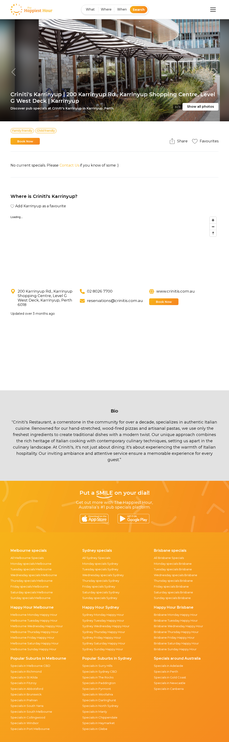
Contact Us (69, 165)
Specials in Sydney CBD (99, 671)
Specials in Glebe (94, 729)
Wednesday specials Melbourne (34, 575)
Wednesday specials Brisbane (175, 575)
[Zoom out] (213, 226)
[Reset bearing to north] (213, 233)
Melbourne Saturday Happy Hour (35, 643)
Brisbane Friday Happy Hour (174, 637)
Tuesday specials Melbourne (31, 569)
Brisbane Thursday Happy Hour (176, 632)
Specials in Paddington (99, 683)
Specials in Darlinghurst (99, 700)
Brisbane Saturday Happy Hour (176, 643)
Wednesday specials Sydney (103, 575)
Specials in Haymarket (98, 723)
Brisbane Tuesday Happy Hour (176, 620)
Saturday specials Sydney (100, 592)
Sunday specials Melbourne (31, 598)
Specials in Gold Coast (170, 677)
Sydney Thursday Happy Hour (103, 632)
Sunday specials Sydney (99, 598)
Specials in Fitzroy (23, 683)
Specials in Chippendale (99, 717)
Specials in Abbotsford (27, 689)
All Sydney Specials (96, 558)
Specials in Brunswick (26, 694)
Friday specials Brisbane (171, 586)
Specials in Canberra (169, 689)
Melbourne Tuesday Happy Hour (34, 620)
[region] (115, 248)
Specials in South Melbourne (31, 711)
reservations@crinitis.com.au (115, 300)
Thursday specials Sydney (100, 580)
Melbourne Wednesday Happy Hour (37, 626)
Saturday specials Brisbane (173, 592)
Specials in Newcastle (169, 683)
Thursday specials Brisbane (173, 580)
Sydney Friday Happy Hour (101, 637)
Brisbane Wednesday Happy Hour (178, 626)
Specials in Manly (94, 711)
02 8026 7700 (99, 291)
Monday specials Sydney (100, 563)
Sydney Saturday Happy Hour (103, 643)
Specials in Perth (166, 671)
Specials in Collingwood (28, 717)
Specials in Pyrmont (96, 689)
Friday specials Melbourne (30, 586)
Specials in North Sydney (100, 706)
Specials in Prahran (24, 700)
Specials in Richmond (26, 671)
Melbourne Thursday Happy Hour (34, 632)
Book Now (25, 141)
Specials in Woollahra (97, 694)
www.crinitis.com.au (175, 291)
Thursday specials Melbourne (32, 580)
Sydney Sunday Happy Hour (102, 649)
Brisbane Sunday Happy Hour (175, 649)
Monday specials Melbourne (31, 563)
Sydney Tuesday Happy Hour (103, 620)
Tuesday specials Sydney (100, 569)
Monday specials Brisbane (173, 563)
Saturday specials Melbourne (32, 592)
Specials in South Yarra (27, 706)
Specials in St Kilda (24, 677)
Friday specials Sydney (98, 586)
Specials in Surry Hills (97, 665)
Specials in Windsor (25, 723)
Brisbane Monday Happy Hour (175, 614)
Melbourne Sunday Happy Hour (33, 649)
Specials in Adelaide (168, 665)
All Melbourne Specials (27, 558)
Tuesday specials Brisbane (173, 569)
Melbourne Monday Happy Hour (34, 614)
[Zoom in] (213, 220)
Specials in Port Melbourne (30, 729)
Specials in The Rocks (97, 677)
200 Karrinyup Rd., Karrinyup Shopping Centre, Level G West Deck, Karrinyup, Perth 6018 (45, 298)
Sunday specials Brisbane (172, 598)
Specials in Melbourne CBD (30, 665)
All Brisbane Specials (169, 558)
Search (139, 10)
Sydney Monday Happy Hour (103, 614)
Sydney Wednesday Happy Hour (105, 626)
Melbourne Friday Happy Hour (32, 637)
